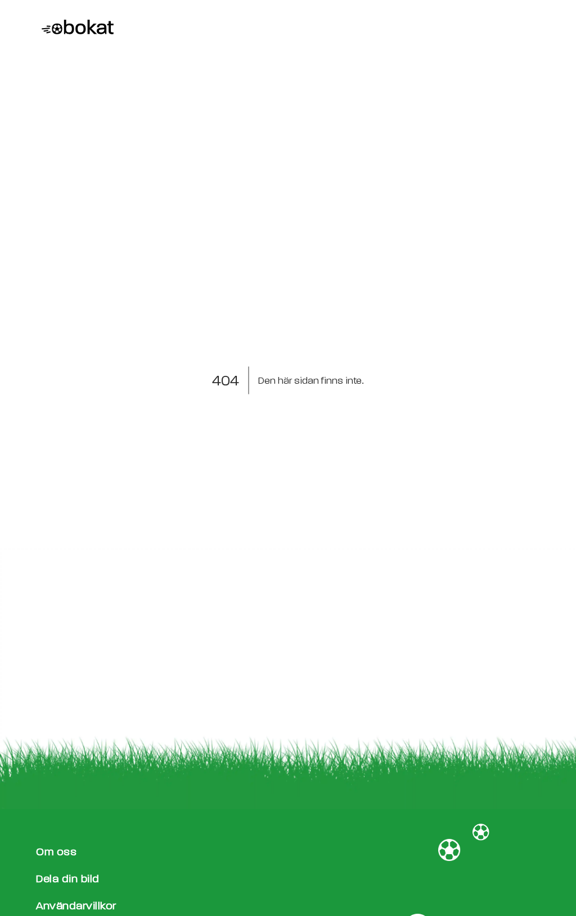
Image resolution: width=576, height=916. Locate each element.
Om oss (56, 851)
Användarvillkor (76, 905)
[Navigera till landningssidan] (75, 28)
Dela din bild (68, 878)
